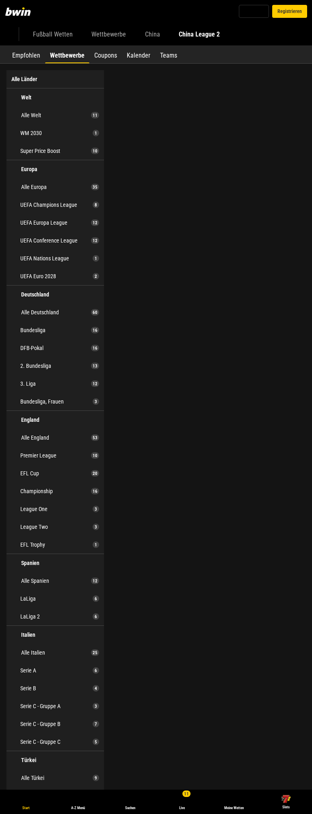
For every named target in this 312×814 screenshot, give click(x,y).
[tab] (26, 54)
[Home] (23, 11)
